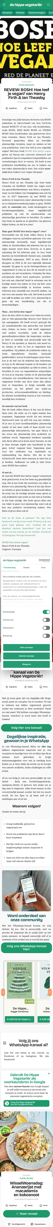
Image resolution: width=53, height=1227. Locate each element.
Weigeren (26, 664)
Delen (30, 108)
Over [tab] (43, 567)
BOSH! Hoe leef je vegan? (15, 542)
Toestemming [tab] (9, 567)
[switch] (46, 620)
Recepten (7, 12)
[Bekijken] (19, 992)
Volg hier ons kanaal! (26, 727)
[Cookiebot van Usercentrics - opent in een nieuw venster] (39, 560)
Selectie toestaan (26, 656)
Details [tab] (26, 567)
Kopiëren (13, 108)
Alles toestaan (26, 647)
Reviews (20, 12)
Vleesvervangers (36, 12)
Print (45, 108)
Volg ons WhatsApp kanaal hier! (26, 947)
